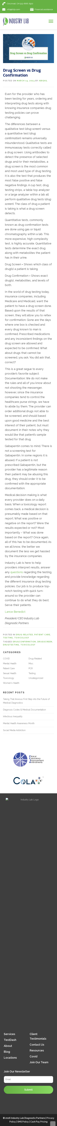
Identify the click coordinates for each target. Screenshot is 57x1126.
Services (9, 1033)
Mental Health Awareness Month (19, 723)
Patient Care (42, 635)
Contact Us (37, 1044)
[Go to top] (52, 1123)
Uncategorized (36, 678)
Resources (37, 1050)
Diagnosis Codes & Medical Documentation (24, 709)
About (8, 1045)
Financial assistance (44, 9)
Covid (33, 1056)
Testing (8, 638)
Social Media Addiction (14, 730)
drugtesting (11, 645)
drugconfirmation (24, 642)
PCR (31, 668)
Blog (7, 1051)
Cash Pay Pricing (39, 1121)
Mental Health (9, 663)
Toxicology (21, 638)
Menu (51, 21)
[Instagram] (41, 3)
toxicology (28, 645)
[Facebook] (47, 3)
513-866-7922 (26, 3)
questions (16, 572)
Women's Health (11, 683)
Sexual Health (9, 673)
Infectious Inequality (12, 716)
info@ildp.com (13, 9)
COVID (6, 658)
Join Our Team (39, 1062)
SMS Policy (23, 1121)
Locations (10, 1057)
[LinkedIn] (35, 3)
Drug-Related (24, 635)
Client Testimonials (38, 1036)
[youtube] (52, 3)
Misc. (31, 663)
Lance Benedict (15, 611)
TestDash (10, 1039)
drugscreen (44, 642)
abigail (43, 81)
